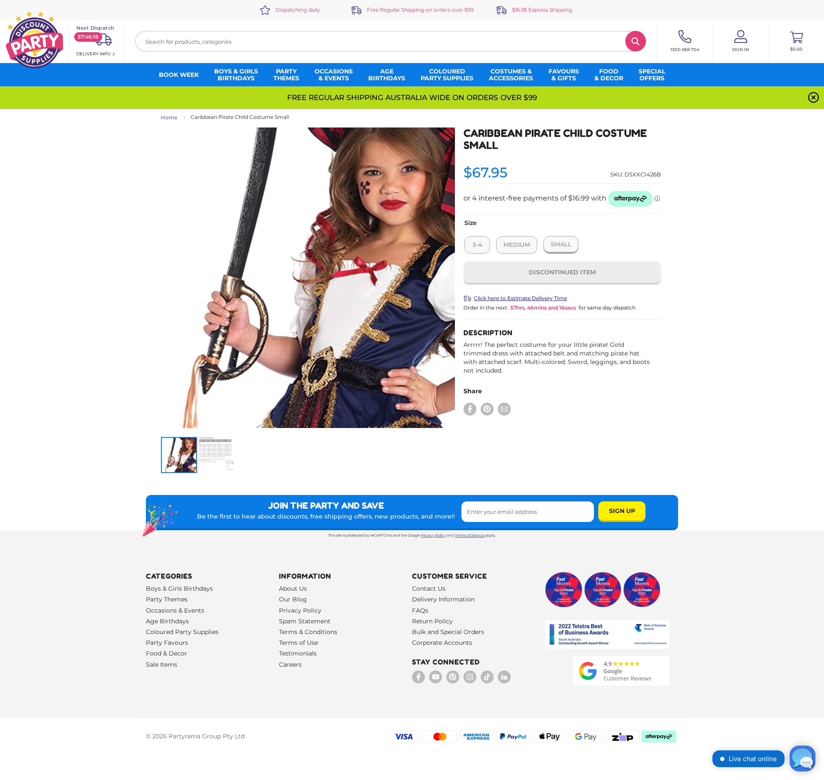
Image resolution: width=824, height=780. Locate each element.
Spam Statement (304, 621)
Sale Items (161, 664)
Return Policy (432, 621)
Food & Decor (166, 653)
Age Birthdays (167, 621)
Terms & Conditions (308, 632)
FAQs (420, 610)
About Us (293, 588)
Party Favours (167, 642)
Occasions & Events (175, 610)
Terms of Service (469, 535)
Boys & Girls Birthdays (179, 588)
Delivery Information (443, 599)
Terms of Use (298, 642)
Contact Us (428, 588)
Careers (290, 664)
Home (169, 117)
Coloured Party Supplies (182, 632)
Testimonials (298, 653)
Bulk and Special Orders (448, 632)
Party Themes (167, 599)
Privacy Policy (433, 535)
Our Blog (293, 599)
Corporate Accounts (442, 642)
